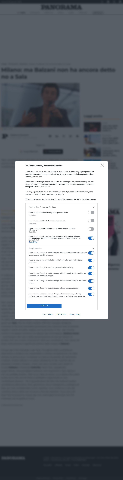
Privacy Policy (75, 314)
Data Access (61, 314)
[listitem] (61, 207)
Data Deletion (48, 314)
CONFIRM (44, 306)
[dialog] (61, 240)
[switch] (91, 212)
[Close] (103, 166)
